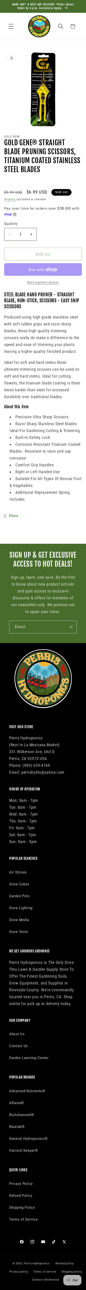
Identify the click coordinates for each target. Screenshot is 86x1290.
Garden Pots (19, 896)
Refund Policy (20, 1195)
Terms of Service (23, 1219)
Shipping (9, 199)
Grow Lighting (20, 908)
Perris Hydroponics (36, 1263)
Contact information (45, 1279)
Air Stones (18, 872)
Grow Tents (18, 931)
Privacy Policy (21, 1183)
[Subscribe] (70, 627)
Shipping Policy (22, 1207)
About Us (17, 1034)
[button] (11, 26)
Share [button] (13, 515)
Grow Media (19, 919)
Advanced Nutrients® (27, 1091)
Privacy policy (18, 1271)
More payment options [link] (43, 282)
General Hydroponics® (28, 1138)
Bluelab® (17, 1126)
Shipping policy (71, 1271)
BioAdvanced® (21, 1114)
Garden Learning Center (29, 1057)
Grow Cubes (19, 884)
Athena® (16, 1103)
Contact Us (18, 1046)
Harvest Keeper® (23, 1150)
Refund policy (64, 1263)
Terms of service (44, 1271)
